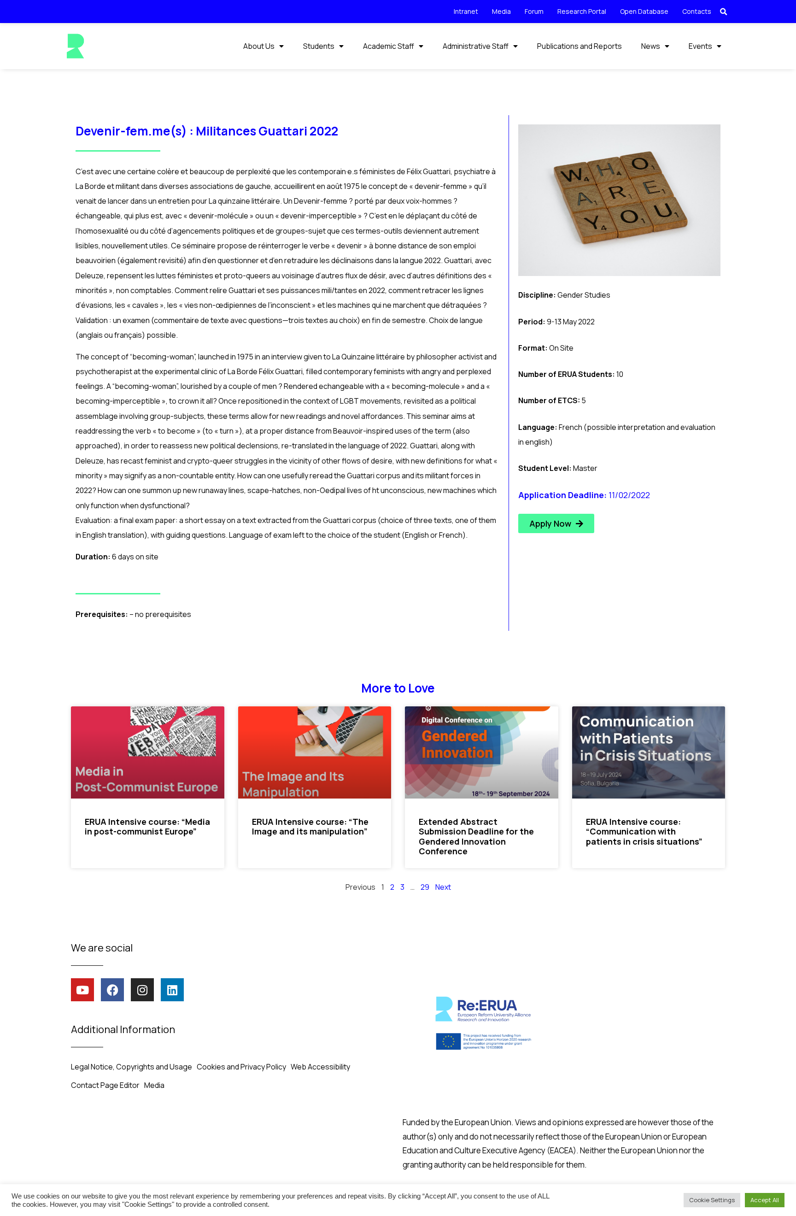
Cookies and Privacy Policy (241, 1067)
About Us (259, 46)
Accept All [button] (764, 1200)
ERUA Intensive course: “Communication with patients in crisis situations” (644, 831)
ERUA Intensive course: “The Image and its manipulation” (310, 826)
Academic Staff (388, 46)
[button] (723, 12)
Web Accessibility (320, 1067)
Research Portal (581, 11)
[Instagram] (142, 989)
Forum (534, 11)
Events (700, 46)
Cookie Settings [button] (712, 1200)
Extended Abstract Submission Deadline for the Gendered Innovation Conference (476, 836)
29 (425, 887)
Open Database (644, 11)
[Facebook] (112, 989)
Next (443, 887)
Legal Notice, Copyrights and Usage (131, 1067)
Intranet (466, 11)
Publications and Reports (579, 46)
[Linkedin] (172, 989)
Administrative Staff (476, 46)
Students (318, 46)
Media (501, 11)
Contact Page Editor (105, 1085)
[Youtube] (82, 989)
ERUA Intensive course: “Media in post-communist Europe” (147, 826)
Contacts (696, 11)
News (650, 46)
